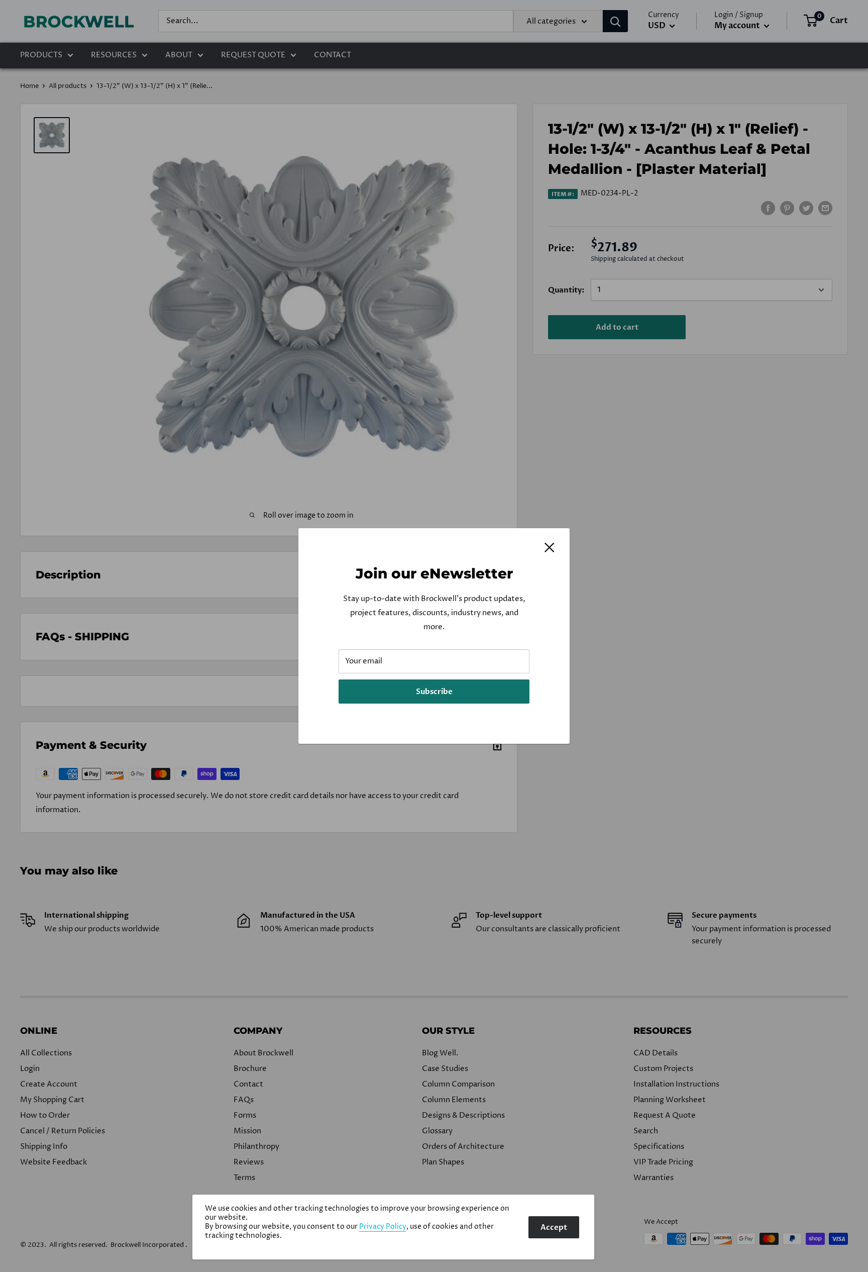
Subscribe (434, 692)
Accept (553, 1227)
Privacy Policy (382, 1227)
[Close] (550, 547)
